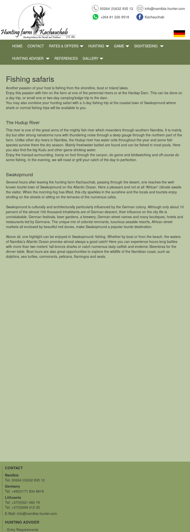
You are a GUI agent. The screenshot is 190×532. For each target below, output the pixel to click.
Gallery (90, 58)
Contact (35, 45)
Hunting (96, 45)
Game (119, 45)
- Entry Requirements (21, 529)
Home (17, 45)
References (66, 58)
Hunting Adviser (28, 58)
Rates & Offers (63, 45)
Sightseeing (146, 45)
